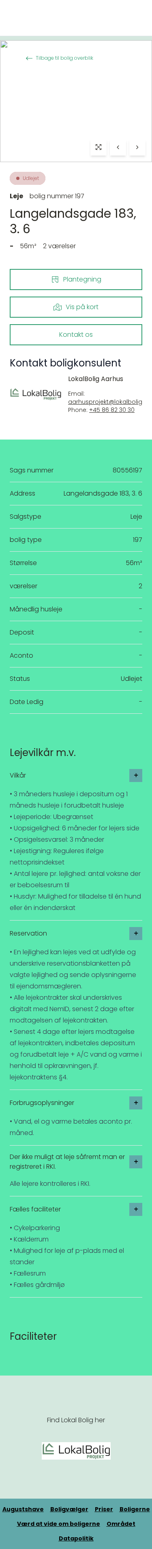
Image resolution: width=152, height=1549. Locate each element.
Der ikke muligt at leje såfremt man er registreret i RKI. (67, 1161)
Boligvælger (69, 1509)
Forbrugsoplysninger (42, 1103)
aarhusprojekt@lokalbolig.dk (109, 402)
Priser (104, 1509)
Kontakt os (76, 334)
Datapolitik (76, 1538)
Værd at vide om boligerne (58, 1523)
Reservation (28, 933)
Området (121, 1523)
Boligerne (135, 1509)
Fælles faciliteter (35, 1209)
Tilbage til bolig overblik (64, 58)
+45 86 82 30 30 (112, 410)
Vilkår (18, 775)
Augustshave (23, 1509)
